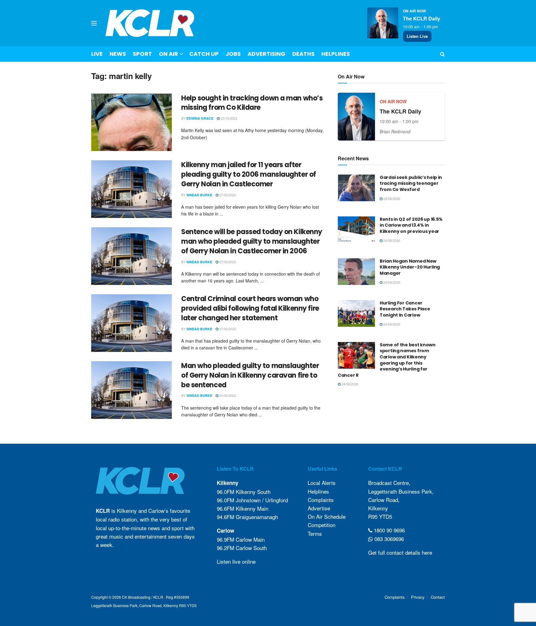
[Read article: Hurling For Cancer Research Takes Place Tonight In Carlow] (356, 313)
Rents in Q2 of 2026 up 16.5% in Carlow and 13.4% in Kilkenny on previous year (411, 225)
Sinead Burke (199, 195)
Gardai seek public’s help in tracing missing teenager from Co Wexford (411, 183)
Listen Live (417, 36)
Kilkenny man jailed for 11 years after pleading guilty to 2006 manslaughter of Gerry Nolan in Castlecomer (248, 174)
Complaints (321, 500)
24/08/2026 (391, 198)
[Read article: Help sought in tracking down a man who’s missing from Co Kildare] (131, 122)
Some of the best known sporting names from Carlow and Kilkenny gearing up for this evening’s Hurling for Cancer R (387, 360)
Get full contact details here (400, 552)
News (117, 54)
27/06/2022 (227, 194)
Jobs (233, 54)
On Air (168, 54)
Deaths (303, 54)
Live (97, 54)
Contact (438, 597)
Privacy (418, 597)
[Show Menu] (94, 23)
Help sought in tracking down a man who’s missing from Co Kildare (252, 103)
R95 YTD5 (380, 516)
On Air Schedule (327, 516)
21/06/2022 (227, 328)
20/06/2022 (227, 395)
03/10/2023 (228, 118)
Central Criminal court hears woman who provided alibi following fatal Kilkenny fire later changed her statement (250, 308)
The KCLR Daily (421, 18)
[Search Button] (442, 54)
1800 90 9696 (388, 530)
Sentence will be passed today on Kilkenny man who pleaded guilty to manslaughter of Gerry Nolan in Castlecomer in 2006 (251, 241)
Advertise (319, 508)
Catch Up (204, 54)
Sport (142, 54)
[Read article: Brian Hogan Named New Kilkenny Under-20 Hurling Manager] (356, 271)
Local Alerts (322, 482)
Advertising (266, 54)
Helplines (335, 54)
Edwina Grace (199, 118)
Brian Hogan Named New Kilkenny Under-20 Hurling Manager (410, 267)
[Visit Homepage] (149, 23)
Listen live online (236, 561)
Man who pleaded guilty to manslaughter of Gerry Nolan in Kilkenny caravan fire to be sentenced (250, 375)
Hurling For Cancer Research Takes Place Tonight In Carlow (405, 309)
